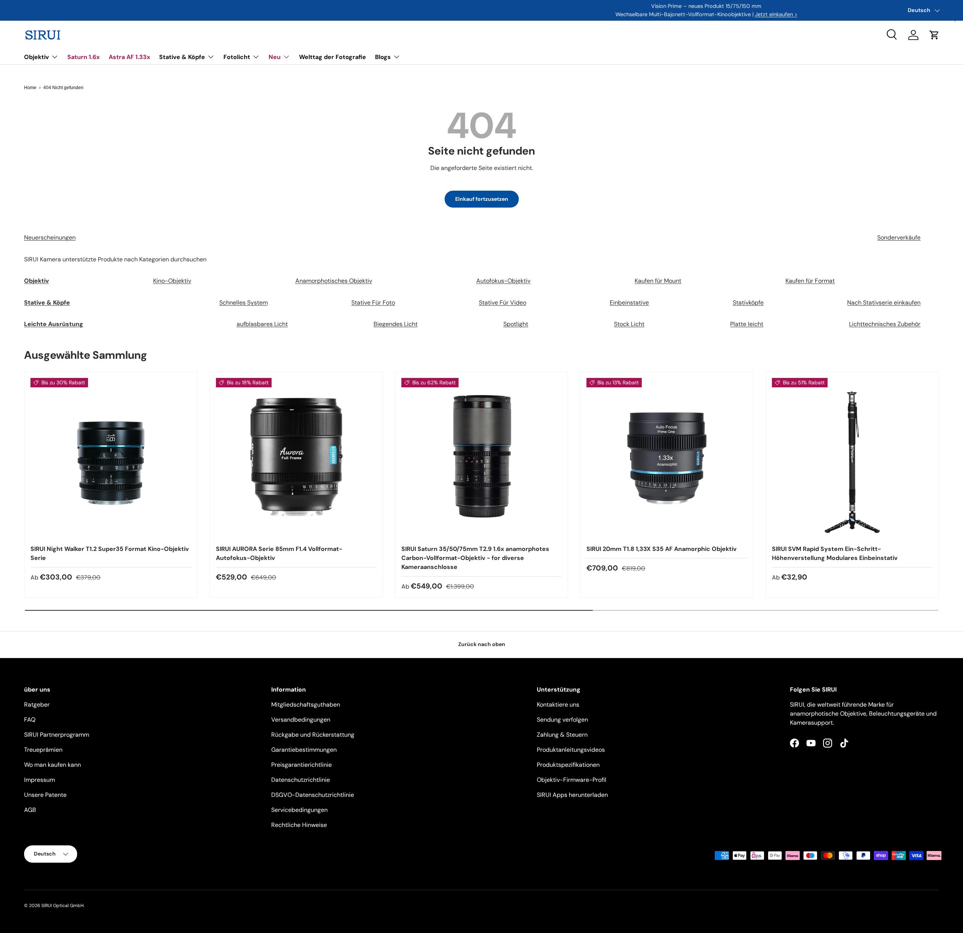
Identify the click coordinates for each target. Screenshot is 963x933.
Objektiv (36, 57)
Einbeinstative (629, 302)
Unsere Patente (45, 795)
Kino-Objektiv (172, 281)
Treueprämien (43, 750)
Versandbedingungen (300, 720)
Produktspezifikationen (568, 765)
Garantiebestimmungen (304, 750)
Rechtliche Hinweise (299, 825)
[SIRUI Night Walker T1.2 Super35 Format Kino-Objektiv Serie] (110, 458)
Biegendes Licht (396, 324)
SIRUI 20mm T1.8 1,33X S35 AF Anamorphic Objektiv (661, 549)
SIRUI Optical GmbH (62, 906)
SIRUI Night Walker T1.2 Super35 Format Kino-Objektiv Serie (109, 553)
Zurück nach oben (481, 644)
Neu (275, 57)
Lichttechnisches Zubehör (884, 324)
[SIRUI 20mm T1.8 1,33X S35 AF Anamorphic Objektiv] (666, 458)
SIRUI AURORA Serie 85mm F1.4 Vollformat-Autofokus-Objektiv (279, 553)
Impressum (39, 780)
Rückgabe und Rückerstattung (312, 735)
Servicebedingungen (299, 810)
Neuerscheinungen (50, 237)
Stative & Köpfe (182, 57)
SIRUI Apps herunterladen (572, 795)
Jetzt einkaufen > (531, 14)
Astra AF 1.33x (129, 57)
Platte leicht (746, 324)
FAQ (29, 720)
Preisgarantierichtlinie (301, 765)
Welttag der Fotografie (332, 57)
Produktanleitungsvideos (571, 750)
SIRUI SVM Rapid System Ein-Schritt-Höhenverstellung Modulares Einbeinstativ (835, 553)
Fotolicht (236, 57)
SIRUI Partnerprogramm (56, 735)
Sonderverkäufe (898, 237)
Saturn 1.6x (83, 57)
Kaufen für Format (810, 281)
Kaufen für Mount (658, 281)
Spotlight (515, 324)
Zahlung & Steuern (562, 735)
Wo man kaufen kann (52, 765)
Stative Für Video (502, 302)
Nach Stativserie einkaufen (883, 302)
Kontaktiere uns (558, 704)
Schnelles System (243, 302)
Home (30, 87)
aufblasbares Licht (262, 324)
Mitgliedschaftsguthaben (305, 704)
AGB (30, 810)
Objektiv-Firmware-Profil (571, 780)
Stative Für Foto (373, 302)
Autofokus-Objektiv (503, 281)
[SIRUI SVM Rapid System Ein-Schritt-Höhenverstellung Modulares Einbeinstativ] (852, 458)
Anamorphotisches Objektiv (333, 281)
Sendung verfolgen (562, 720)
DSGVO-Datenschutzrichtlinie (312, 795)
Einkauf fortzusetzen (481, 199)
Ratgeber (37, 704)
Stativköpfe (748, 302)
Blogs (383, 57)
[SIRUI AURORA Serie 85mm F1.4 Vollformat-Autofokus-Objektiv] (296, 458)
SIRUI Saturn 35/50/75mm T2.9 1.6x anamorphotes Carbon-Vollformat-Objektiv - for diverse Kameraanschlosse (475, 558)
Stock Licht (629, 324)
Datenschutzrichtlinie (300, 780)
